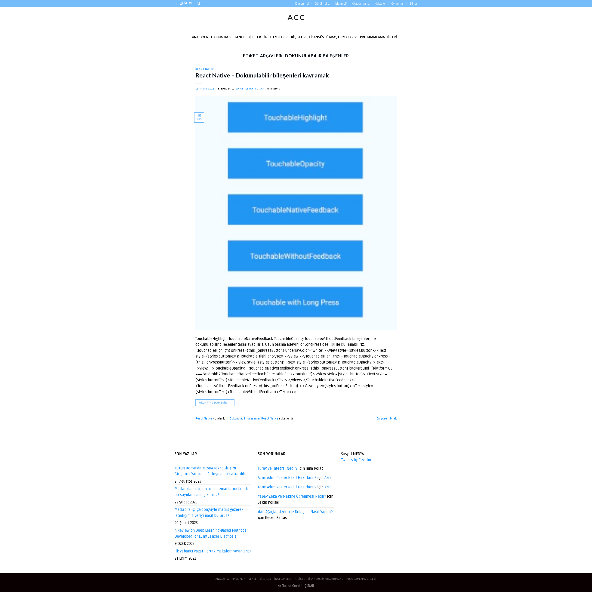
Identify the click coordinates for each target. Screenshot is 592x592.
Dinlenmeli (302, 3)
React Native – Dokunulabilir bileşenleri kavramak (262, 75)
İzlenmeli (341, 3)
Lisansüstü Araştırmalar (331, 37)
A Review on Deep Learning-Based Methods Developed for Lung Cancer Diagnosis (211, 533)
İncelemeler (274, 37)
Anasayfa (200, 37)
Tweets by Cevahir (356, 460)
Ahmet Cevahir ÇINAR (250, 88)
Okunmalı (397, 3)
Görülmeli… (322, 3)
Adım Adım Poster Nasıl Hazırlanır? (287, 477)
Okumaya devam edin (215, 402)
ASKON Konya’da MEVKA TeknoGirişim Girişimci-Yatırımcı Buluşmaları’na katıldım (212, 471)
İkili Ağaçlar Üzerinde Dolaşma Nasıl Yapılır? (295, 512)
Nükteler (380, 3)
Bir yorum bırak (387, 418)
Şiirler (413, 3)
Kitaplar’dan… (361, 3)
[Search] (198, 3)
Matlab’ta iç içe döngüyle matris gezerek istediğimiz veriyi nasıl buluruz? (209, 512)
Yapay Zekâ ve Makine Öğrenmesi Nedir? (292, 496)
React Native (205, 68)
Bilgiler (254, 37)
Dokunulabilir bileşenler (245, 418)
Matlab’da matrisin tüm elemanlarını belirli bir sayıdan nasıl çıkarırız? (211, 492)
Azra (328, 477)
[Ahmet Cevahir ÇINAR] (296, 17)
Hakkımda (219, 37)
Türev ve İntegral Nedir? (278, 468)
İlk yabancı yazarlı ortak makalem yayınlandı (213, 551)
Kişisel (297, 37)
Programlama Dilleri (378, 37)
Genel (239, 37)
